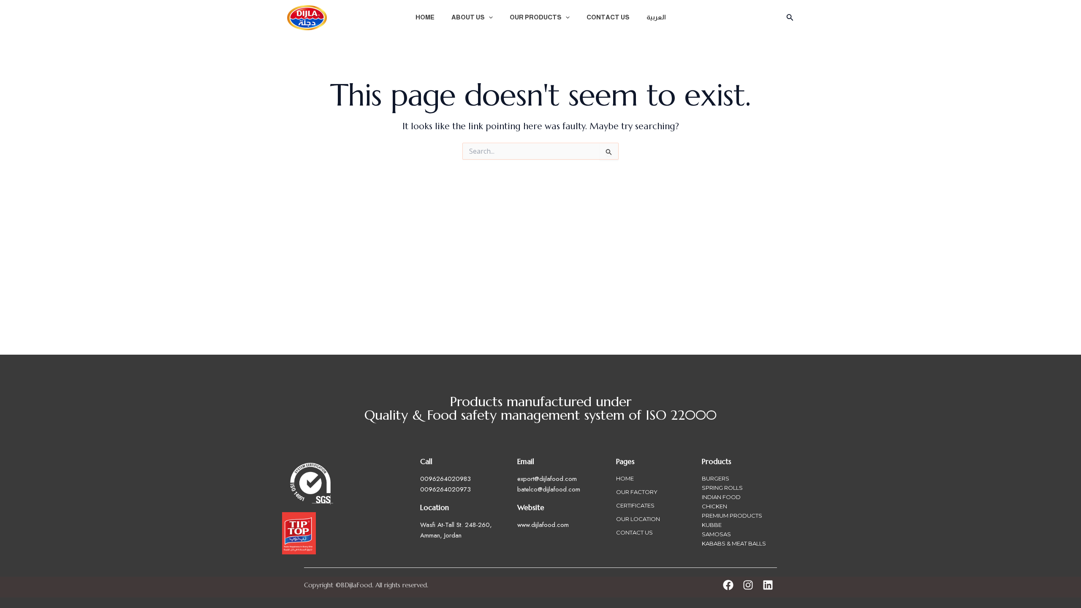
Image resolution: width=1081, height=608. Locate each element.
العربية (656, 17)
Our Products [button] (536, 17)
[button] (489, 17)
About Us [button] (468, 17)
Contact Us (608, 17)
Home (425, 17)
